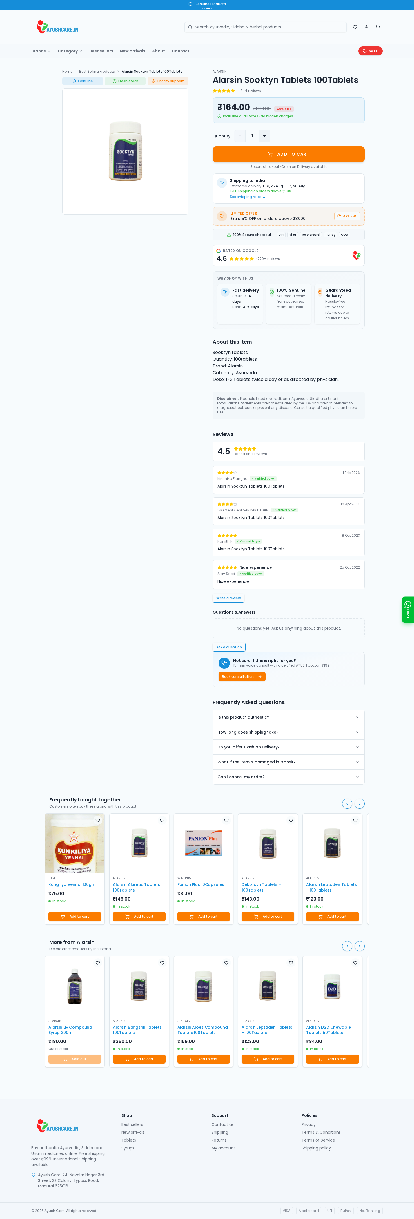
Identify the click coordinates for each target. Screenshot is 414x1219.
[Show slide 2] (204, 8)
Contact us (223, 1124)
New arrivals (132, 51)
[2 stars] (219, 90)
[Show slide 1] (202, 8)
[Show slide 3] (208, 8)
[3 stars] (224, 90)
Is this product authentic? (243, 717)
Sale (373, 51)
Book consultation (238, 676)
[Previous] (347, 804)
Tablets (128, 1140)
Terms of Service (318, 1140)
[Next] (360, 804)
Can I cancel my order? (240, 777)
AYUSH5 (350, 216)
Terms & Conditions (321, 1132)
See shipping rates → (248, 197)
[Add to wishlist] (97, 820)
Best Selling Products (97, 71)
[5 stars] (233, 90)
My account (223, 1148)
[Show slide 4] (211, 8)
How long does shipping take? (248, 732)
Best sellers (101, 51)
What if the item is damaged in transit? (256, 762)
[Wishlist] (355, 27)
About (158, 51)
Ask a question (229, 647)
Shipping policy (316, 1148)
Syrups (127, 1148)
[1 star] (215, 90)
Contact (181, 51)
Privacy (309, 1124)
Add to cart (79, 916)
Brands (38, 51)
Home (67, 71)
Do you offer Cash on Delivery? (248, 747)
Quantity (221, 136)
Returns (219, 1140)
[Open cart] (378, 27)
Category (68, 51)
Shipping (220, 1132)
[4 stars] (228, 90)
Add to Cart (293, 154)
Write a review (228, 598)
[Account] (366, 27)
